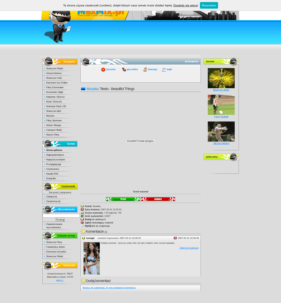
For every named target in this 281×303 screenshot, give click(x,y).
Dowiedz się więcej (185, 5)
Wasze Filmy (52, 134)
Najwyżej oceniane (55, 159)
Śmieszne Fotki (54, 78)
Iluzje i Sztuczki (54, 101)
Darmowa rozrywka (56, 251)
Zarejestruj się (53, 201)
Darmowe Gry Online (56, 82)
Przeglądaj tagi (53, 164)
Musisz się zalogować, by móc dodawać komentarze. (109, 287)
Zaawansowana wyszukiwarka (54, 226)
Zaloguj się (51, 196)
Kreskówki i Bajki (54, 92)
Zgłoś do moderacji (189, 248)
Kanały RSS (52, 173)
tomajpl (90, 238)
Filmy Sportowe (54, 120)
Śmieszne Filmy (54, 242)
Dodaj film (51, 178)
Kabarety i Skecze (55, 97)
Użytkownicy (52, 169)
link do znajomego (97, 226)
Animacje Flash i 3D (56, 106)
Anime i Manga (53, 125)
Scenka (96, 206)
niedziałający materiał (99, 222)
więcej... (60, 280)
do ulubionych (95, 219)
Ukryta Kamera (54, 73)
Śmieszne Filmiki (54, 68)
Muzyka (50, 115)
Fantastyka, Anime (55, 247)
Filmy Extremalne (55, 87)
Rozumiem (209, 5)
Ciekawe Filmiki (54, 130)
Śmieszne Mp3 (53, 111)
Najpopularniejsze (55, 155)
